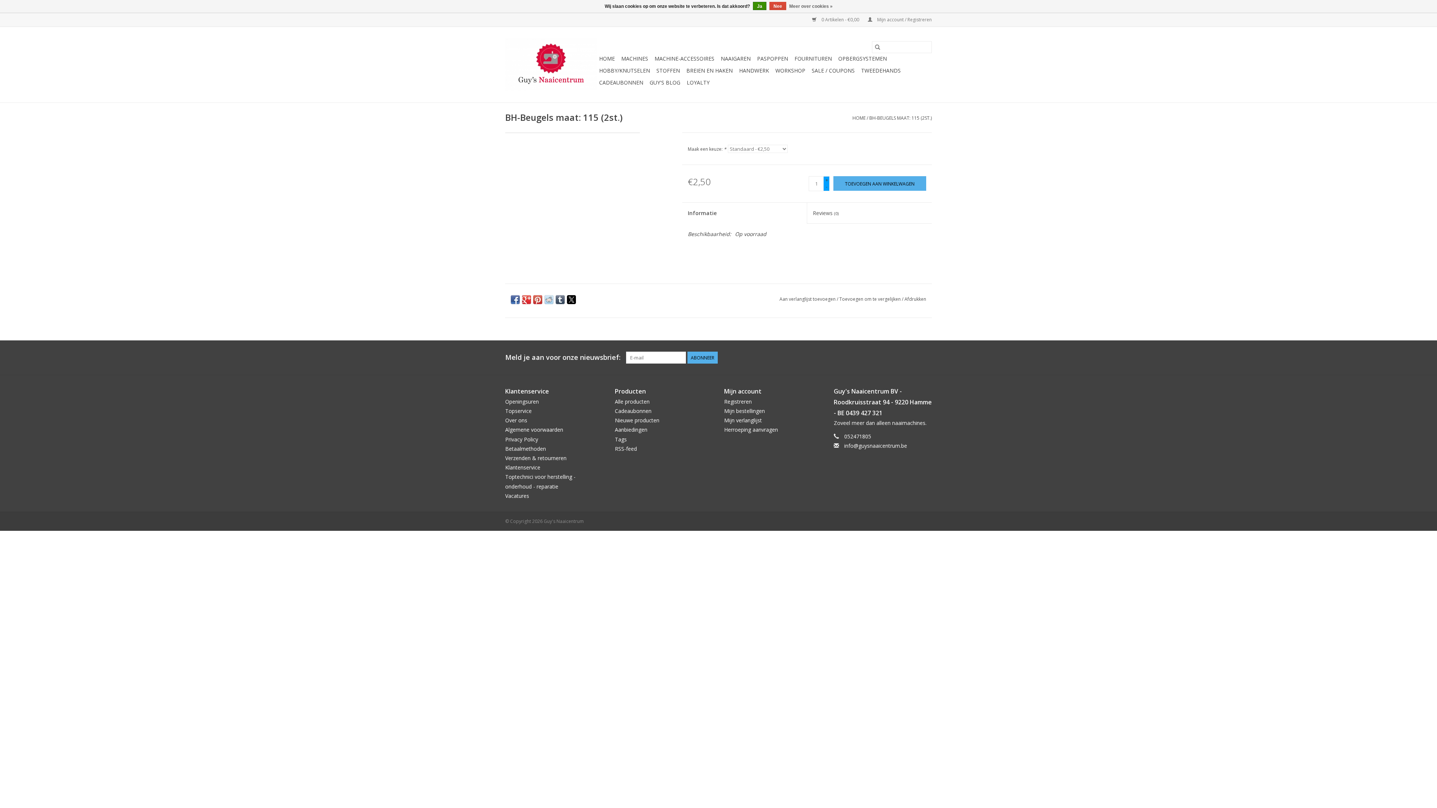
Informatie (702, 213)
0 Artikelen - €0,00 (840, 19)
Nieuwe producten (637, 420)
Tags (621, 439)
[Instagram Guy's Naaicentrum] (926, 358)
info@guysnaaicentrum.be (875, 445)
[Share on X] (571, 299)
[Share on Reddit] (548, 299)
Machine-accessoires (684, 58)
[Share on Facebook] (515, 299)
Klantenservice (522, 467)
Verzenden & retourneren (536, 458)
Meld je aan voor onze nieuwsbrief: (562, 357)
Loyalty (698, 82)
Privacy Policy (521, 439)
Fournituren (813, 58)
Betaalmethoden (525, 448)
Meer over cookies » (811, 6)
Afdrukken (915, 299)
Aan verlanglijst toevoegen (808, 299)
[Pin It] (537, 299)
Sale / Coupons (833, 70)
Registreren (738, 401)
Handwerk (754, 70)
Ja (759, 6)
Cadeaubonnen (621, 82)
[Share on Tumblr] (560, 299)
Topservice (518, 410)
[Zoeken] (877, 47)
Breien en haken (709, 70)
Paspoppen (772, 58)
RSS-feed (626, 448)
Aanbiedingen (631, 429)
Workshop (790, 70)
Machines (634, 58)
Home (607, 58)
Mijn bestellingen (744, 410)
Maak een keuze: (707, 149)
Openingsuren (522, 401)
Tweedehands (881, 70)
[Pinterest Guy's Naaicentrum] (912, 358)
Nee (778, 6)
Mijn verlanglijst (743, 420)
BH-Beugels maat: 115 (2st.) (900, 118)
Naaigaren (736, 58)
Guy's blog (665, 82)
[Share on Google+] (526, 299)
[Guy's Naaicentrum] (551, 64)
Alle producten (632, 401)
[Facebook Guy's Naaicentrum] (899, 358)
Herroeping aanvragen (751, 429)
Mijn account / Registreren (904, 19)
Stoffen (668, 70)
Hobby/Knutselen (624, 70)
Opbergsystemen (862, 58)
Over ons (516, 420)
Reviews (826, 213)
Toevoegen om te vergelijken (870, 299)
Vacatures (517, 495)
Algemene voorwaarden (534, 429)
